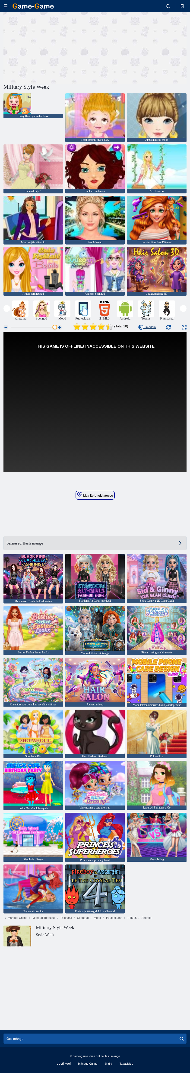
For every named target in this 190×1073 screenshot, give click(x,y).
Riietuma (66, 918)
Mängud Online (17, 918)
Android (146, 918)
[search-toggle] (168, 6)
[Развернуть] (184, 327)
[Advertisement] (49, 47)
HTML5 (132, 918)
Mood (97, 918)
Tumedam (149, 327)
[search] (182, 1039)
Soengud (82, 918)
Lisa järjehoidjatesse (97, 495)
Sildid (108, 1063)
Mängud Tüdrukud (44, 918)
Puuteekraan (113, 918)
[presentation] (6, 308)
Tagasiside (126, 1063)
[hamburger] (5, 6)
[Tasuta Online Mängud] (33, 6)
